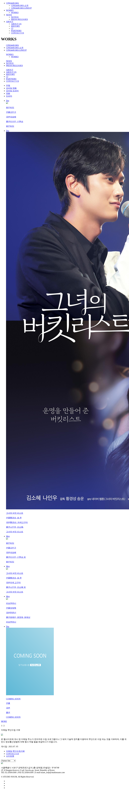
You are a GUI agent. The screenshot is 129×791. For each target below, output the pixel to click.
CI (12, 28)
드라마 (9, 96)
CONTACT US (17, 33)
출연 (8, 121)
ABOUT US (16, 24)
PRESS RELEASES (19, 19)
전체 (8, 85)
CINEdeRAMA (12, 3)
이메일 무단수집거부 (15, 751)
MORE (4, 721)
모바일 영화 (11, 88)
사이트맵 (10, 756)
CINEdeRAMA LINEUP (21, 8)
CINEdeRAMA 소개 (19, 5)
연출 (8, 112)
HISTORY (15, 26)
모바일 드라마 (12, 91)
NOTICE (15, 17)
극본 (8, 117)
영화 (8, 93)
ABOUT (9, 22)
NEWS (9, 15)
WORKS (9, 10)
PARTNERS (16, 31)
